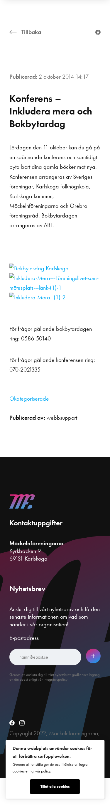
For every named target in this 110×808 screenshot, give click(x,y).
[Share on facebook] (98, 33)
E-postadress (24, 638)
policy (45, 771)
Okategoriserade (29, 398)
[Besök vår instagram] (22, 723)
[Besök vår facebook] (12, 723)
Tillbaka (31, 32)
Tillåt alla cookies (55, 786)
